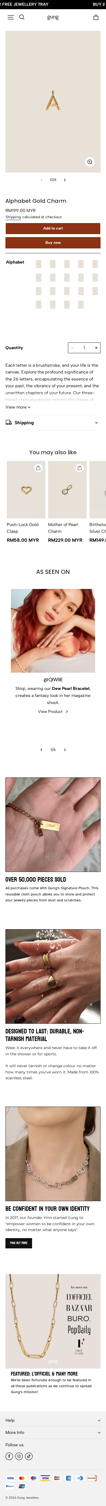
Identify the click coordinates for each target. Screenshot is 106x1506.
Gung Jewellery (28, 1498)
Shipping (13, 217)
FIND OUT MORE (18, 1243)
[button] (10, 17)
